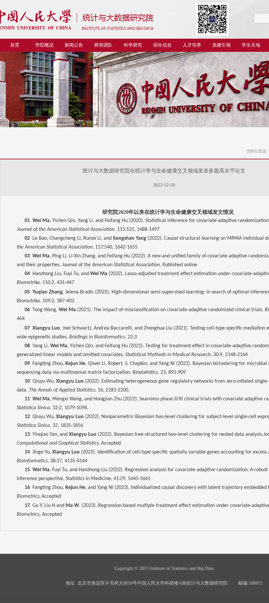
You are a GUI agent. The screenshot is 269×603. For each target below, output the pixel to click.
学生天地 (251, 45)
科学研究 (133, 45)
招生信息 (162, 45)
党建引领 (221, 45)
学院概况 (44, 45)
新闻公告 (74, 45)
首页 (14, 45)
